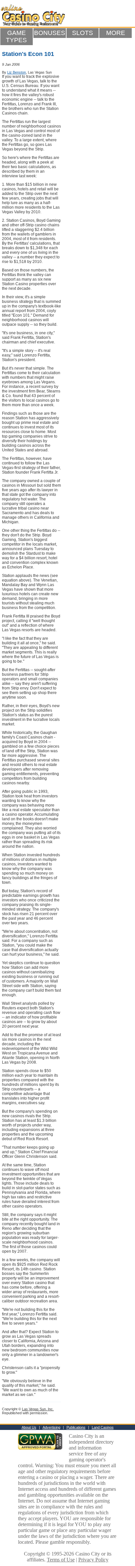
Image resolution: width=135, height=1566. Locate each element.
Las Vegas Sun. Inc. (38, 1409)
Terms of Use (61, 1559)
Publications (76, 1427)
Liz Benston (16, 72)
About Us (29, 1427)
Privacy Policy (93, 1559)
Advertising (51, 1427)
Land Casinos (103, 1427)
